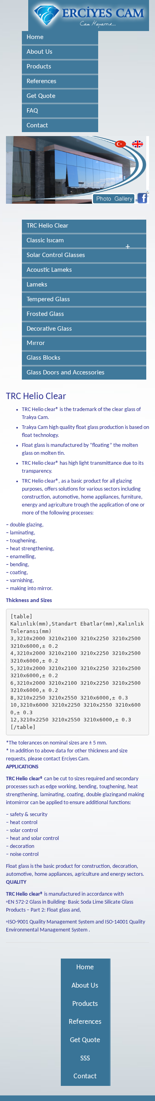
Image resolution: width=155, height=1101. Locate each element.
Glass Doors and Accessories (66, 372)
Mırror (36, 343)
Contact (37, 125)
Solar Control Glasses (56, 255)
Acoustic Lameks (49, 270)
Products (39, 66)
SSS (85, 1058)
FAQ (32, 110)
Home (35, 37)
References (41, 81)
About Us (39, 52)
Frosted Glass (45, 314)
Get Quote (41, 96)
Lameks (37, 284)
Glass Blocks (43, 358)
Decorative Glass (49, 328)
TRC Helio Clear (47, 225)
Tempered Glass (48, 299)
